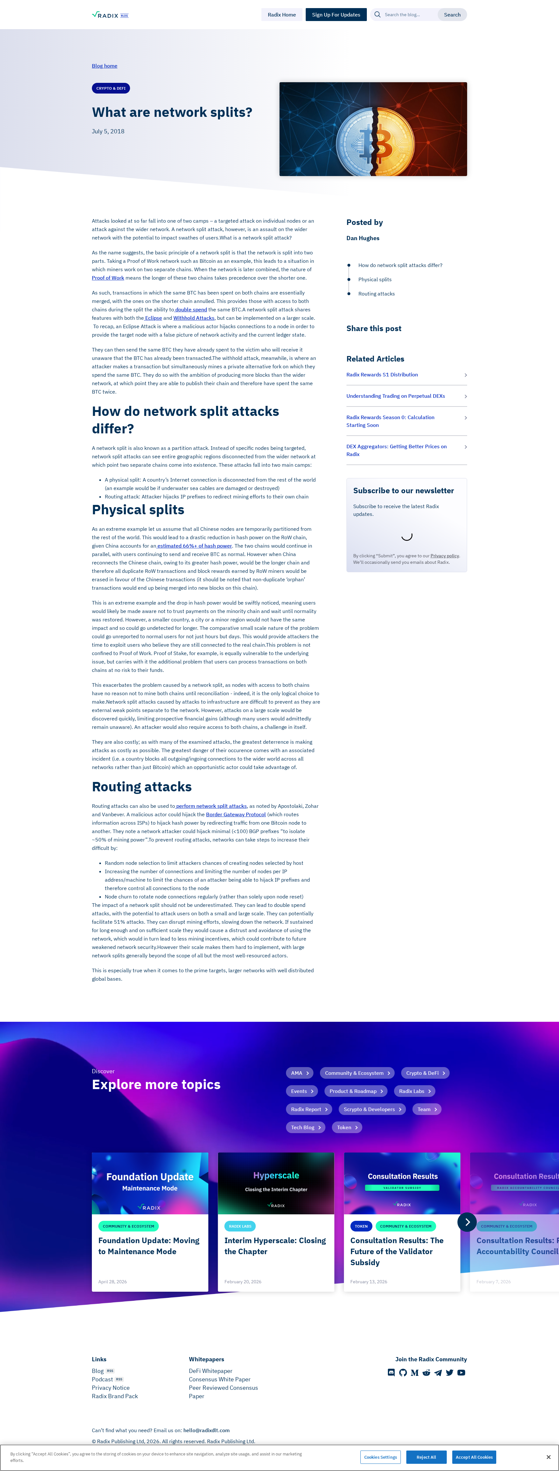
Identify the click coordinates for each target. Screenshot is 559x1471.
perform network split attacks (211, 806)
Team (424, 1109)
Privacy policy (445, 556)
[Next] (467, 1222)
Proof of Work (108, 277)
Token (344, 1127)
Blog (98, 1371)
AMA (296, 1073)
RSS (110, 1371)
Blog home (104, 65)
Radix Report (306, 1109)
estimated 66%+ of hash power (194, 545)
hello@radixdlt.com (206, 1430)
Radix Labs (411, 1091)
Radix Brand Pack (115, 1396)
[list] (279, 1222)
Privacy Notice (111, 1387)
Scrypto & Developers (369, 1109)
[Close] (549, 1457)
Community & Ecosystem (354, 1073)
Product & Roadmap (353, 1091)
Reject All (426, 1457)
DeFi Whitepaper (211, 1371)
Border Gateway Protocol (236, 814)
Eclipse (153, 318)
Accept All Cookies (474, 1457)
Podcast (102, 1379)
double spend (190, 309)
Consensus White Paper (220, 1379)
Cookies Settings (380, 1457)
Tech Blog (302, 1127)
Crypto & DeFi (422, 1073)
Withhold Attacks (193, 318)
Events (299, 1091)
